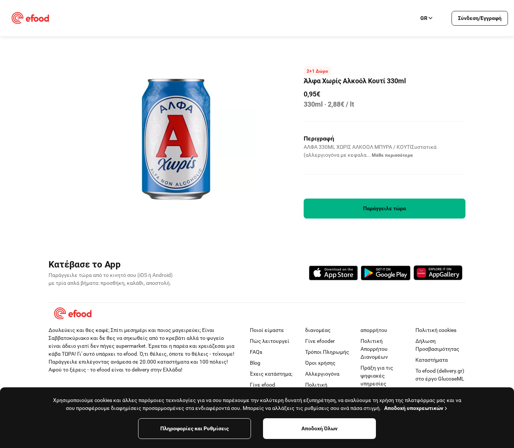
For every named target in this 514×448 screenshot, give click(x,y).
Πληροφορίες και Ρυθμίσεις (194, 428)
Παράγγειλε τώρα (384, 208)
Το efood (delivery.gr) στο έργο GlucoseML (439, 375)
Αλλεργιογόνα (322, 374)
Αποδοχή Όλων (319, 428)
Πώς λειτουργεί (269, 341)
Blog (255, 363)
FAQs (256, 352)
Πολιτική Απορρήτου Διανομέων (374, 349)
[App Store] (333, 274)
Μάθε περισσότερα (392, 155)
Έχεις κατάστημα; (271, 374)
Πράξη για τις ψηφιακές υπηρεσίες (376, 376)
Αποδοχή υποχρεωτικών (413, 408)
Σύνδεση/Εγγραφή (480, 18)
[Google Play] (386, 274)
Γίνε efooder (320, 341)
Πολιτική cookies (435, 330)
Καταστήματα (431, 360)
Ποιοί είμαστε (267, 330)
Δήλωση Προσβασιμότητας (437, 345)
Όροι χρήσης (320, 363)
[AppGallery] (438, 274)
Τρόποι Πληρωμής (327, 352)
